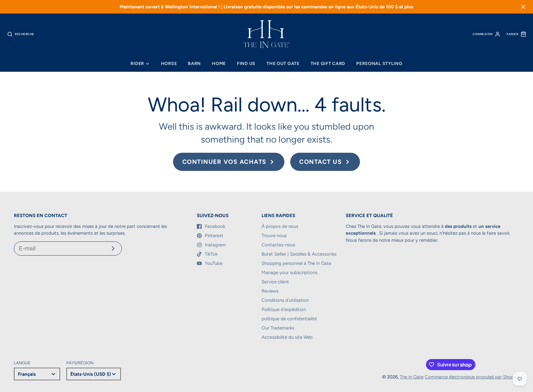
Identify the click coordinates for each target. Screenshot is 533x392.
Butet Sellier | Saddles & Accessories (299, 254)
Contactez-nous (278, 245)
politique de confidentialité (289, 318)
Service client (275, 282)
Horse (169, 63)
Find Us (246, 63)
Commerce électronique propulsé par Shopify (472, 377)
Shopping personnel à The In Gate (296, 263)
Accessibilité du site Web (287, 337)
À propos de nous (280, 226)
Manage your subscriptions (289, 272)
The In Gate (412, 377)
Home (219, 63)
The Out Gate (283, 63)
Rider (137, 63)
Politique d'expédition (284, 309)
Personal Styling (379, 63)
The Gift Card (328, 63)
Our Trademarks (278, 328)
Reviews (270, 291)
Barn (194, 63)
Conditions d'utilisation (285, 300)
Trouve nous (274, 235)
